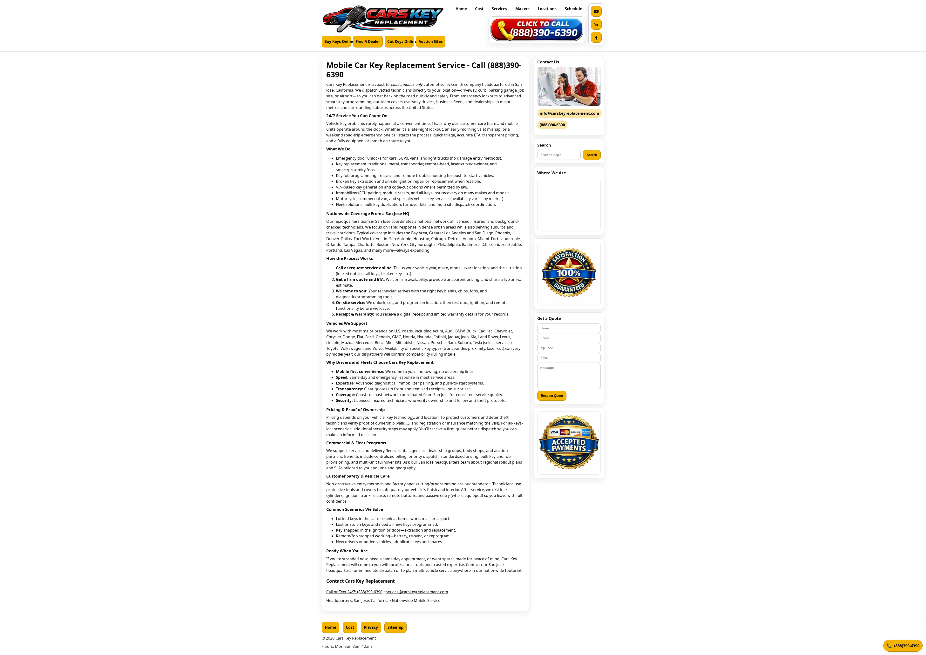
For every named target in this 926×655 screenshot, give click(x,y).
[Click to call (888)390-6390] (537, 29)
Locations (547, 8)
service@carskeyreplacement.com (417, 591)
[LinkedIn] (596, 24)
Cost (479, 8)
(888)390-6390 (906, 645)
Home (461, 8)
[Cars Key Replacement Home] (383, 18)
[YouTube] (596, 11)
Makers (522, 8)
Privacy (371, 627)
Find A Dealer (368, 41)
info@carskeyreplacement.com (569, 113)
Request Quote (552, 396)
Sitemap (395, 627)
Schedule (573, 8)
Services (499, 8)
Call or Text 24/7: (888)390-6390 (354, 591)
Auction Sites (431, 41)
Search (592, 155)
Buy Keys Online (337, 41)
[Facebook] (596, 37)
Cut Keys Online (400, 41)
